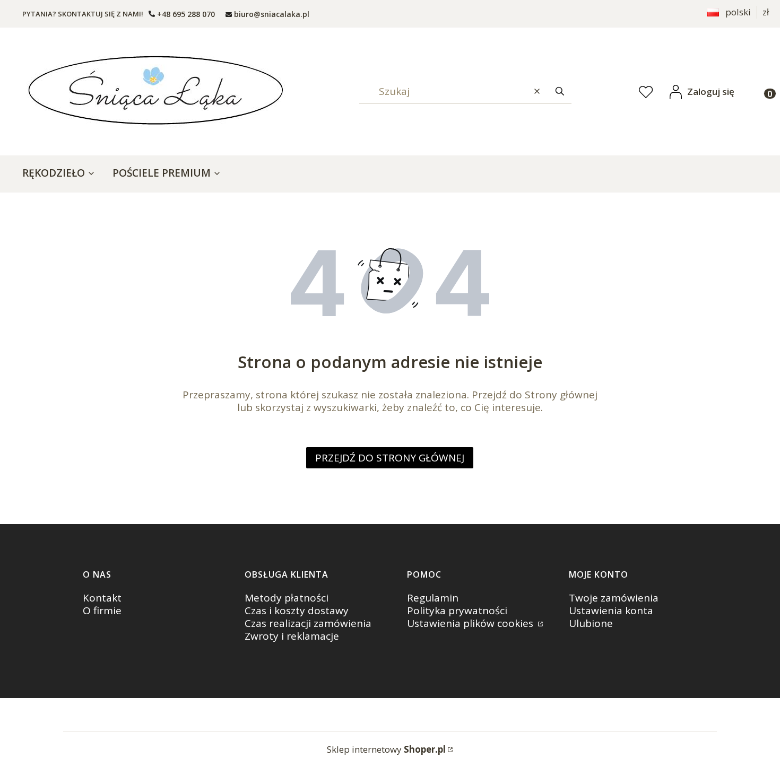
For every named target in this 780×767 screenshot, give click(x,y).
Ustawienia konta (611, 610)
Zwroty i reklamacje (292, 636)
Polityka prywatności (457, 610)
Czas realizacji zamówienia (308, 623)
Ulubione (591, 623)
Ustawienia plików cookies (471, 623)
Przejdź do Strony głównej (389, 458)
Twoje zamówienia (613, 598)
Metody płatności (286, 598)
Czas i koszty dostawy (297, 610)
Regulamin (432, 598)
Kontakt (102, 598)
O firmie (102, 610)
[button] (559, 91)
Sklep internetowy (386, 749)
